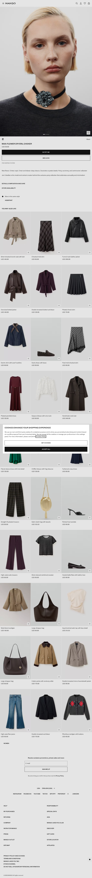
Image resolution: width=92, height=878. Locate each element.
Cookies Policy (41, 436)
